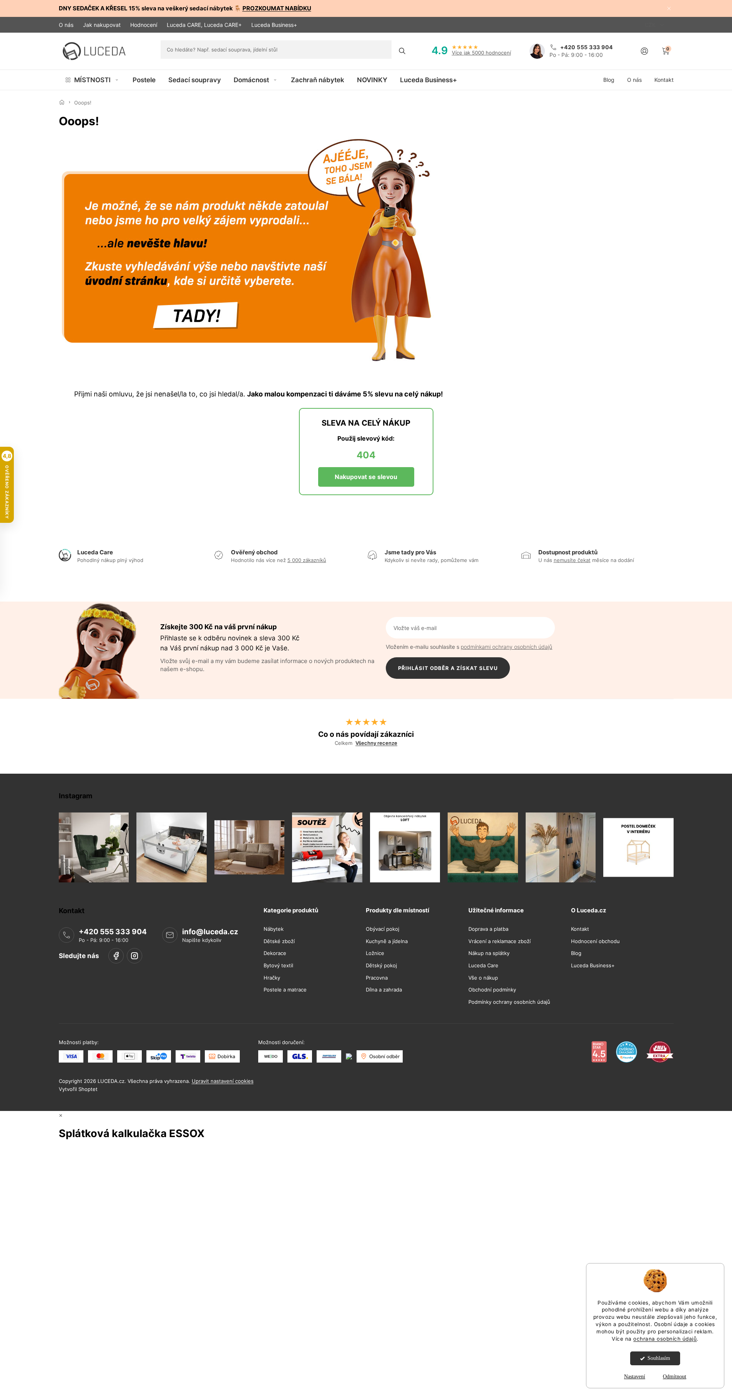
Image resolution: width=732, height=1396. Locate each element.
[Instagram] (134, 955)
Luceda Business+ (274, 25)
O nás (66, 25)
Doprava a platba (488, 929)
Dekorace (275, 954)
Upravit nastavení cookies (223, 1081)
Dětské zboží (279, 941)
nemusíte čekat (572, 560)
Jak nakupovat (102, 25)
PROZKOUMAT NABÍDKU (276, 8)
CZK (651, 25)
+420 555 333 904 (113, 931)
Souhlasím (658, 1358)
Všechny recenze (376, 743)
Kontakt (580, 929)
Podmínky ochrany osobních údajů (509, 1002)
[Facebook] (116, 955)
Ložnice (375, 954)
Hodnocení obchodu (595, 941)
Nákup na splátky (489, 954)
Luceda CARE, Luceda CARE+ (204, 25)
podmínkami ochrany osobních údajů (506, 646)
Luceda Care (483, 965)
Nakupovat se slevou (366, 477)
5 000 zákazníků (306, 560)
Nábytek (274, 929)
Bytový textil (278, 965)
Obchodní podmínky (492, 990)
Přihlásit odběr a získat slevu (448, 668)
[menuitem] (92, 80)
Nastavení (634, 1376)
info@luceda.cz (210, 931)
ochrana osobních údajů (665, 1339)
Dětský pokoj (381, 965)
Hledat (402, 51)
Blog (576, 954)
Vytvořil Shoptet (78, 1089)
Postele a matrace (285, 990)
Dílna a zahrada (384, 990)
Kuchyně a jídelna (387, 941)
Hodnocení (143, 25)
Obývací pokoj (382, 929)
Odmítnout (674, 1376)
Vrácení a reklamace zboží (499, 941)
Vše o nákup (483, 978)
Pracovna (377, 978)
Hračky (272, 978)
